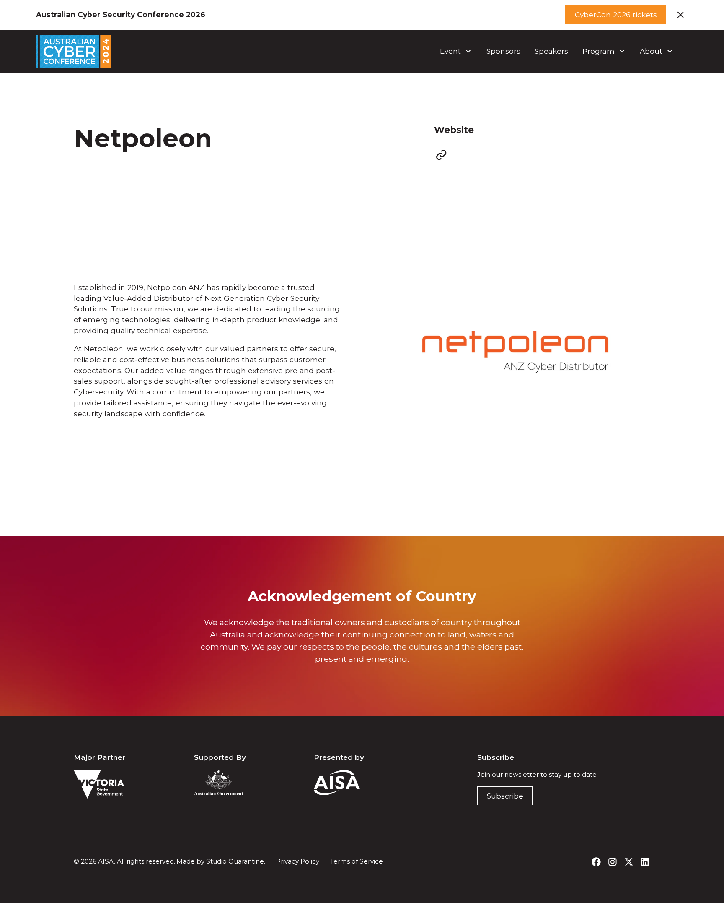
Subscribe (505, 795)
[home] (73, 51)
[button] (456, 51)
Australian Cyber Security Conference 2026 (120, 14)
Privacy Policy (297, 861)
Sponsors (503, 51)
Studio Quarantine (235, 861)
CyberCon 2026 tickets (616, 14)
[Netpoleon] (441, 155)
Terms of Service (356, 861)
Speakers (551, 51)
